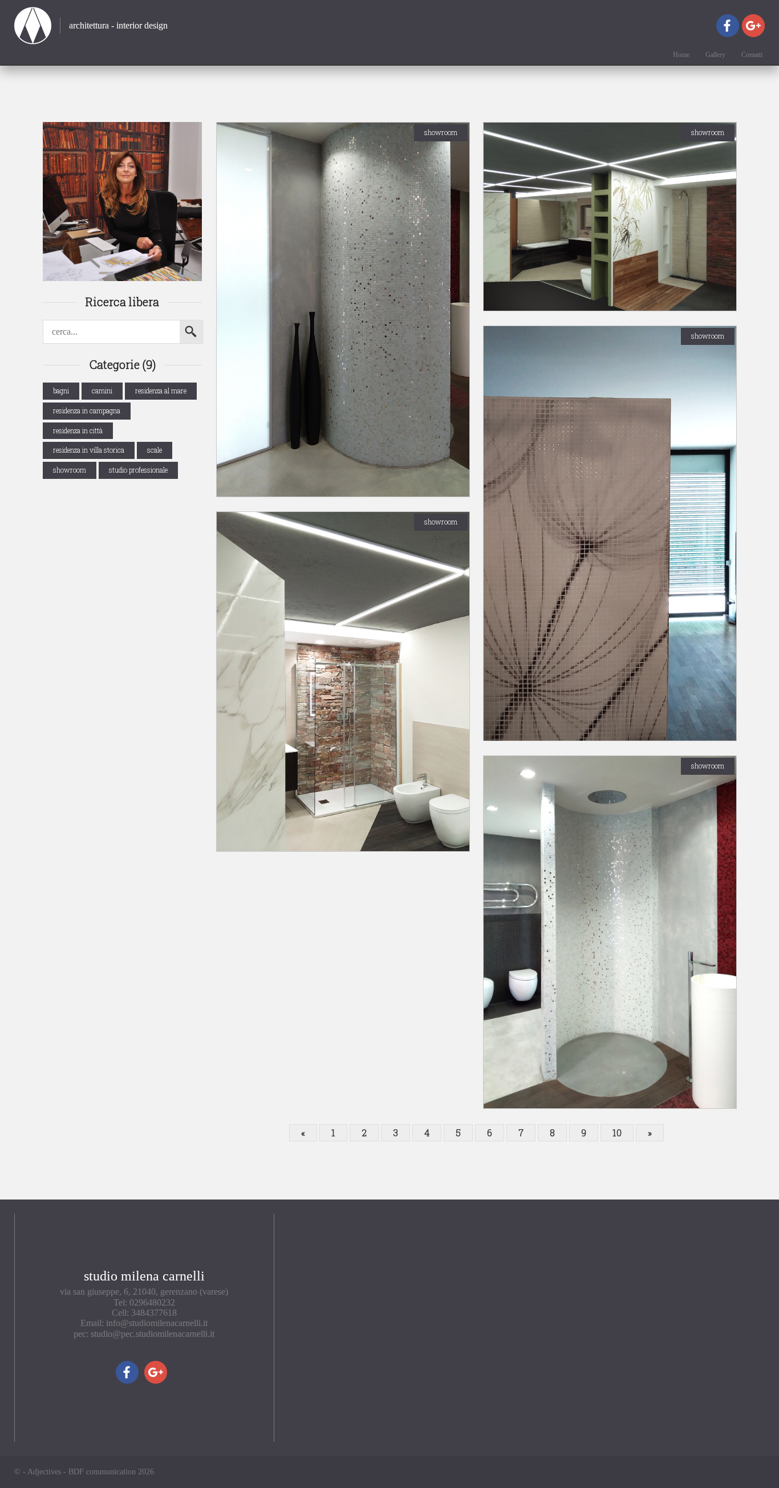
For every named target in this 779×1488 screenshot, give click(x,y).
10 (617, 1133)
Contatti (751, 55)
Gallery (715, 55)
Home (681, 55)
